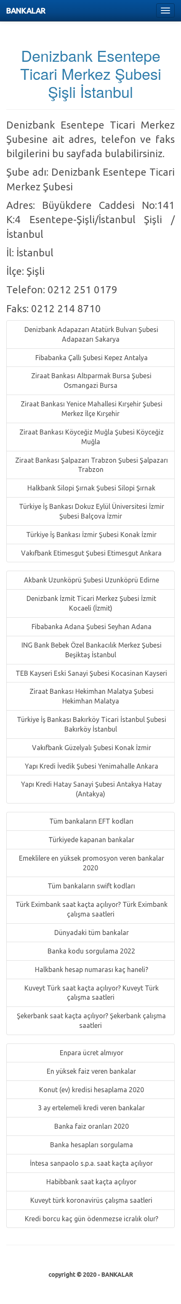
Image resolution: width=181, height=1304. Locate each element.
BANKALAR (25, 10)
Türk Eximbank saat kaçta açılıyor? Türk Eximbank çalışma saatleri (91, 909)
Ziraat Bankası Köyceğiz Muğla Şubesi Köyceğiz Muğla (91, 436)
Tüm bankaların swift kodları (90, 886)
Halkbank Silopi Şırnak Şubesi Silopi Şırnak (90, 488)
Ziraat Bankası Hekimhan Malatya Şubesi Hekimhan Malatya (91, 696)
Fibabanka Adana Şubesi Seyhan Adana (91, 626)
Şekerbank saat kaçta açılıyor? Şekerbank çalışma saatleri (90, 1020)
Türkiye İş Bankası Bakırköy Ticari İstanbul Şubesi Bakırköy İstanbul (90, 724)
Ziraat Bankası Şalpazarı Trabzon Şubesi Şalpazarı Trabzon (90, 465)
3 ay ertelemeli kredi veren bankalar (90, 1108)
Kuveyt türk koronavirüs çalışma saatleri (90, 1200)
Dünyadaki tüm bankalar (91, 932)
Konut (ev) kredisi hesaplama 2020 (90, 1089)
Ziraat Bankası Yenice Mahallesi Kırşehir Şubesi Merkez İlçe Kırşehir (90, 408)
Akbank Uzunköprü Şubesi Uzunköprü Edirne (90, 580)
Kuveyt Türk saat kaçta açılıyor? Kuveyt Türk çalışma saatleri (91, 992)
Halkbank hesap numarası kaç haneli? (90, 969)
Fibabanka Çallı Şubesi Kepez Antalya (91, 357)
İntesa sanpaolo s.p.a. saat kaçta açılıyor (90, 1163)
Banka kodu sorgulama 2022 (90, 951)
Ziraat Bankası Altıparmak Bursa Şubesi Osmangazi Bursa (90, 380)
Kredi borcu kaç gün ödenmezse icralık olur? (90, 1218)
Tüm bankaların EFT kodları (90, 821)
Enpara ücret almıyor (90, 1052)
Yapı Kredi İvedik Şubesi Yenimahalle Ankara (90, 766)
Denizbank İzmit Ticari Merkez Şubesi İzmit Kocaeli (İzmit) (90, 603)
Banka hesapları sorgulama (90, 1145)
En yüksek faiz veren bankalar (90, 1071)
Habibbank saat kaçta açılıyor (90, 1181)
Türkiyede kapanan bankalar (90, 839)
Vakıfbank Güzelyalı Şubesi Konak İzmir (90, 747)
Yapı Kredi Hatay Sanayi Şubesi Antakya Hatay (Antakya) (90, 789)
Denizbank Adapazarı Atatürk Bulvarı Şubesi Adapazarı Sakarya (90, 334)
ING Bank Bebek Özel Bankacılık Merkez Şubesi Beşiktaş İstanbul (91, 650)
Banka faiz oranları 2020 (91, 1126)
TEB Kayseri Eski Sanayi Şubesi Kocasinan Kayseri (90, 673)
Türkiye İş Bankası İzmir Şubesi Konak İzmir (90, 534)
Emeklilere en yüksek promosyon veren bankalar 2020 (90, 863)
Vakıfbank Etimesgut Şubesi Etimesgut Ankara (90, 553)
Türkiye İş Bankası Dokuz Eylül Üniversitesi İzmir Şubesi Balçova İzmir (90, 511)
